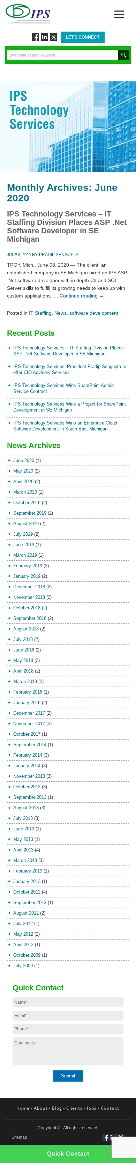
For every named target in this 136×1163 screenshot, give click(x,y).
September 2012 (29, 902)
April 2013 (23, 850)
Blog (57, 1108)
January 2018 (26, 702)
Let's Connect (82, 37)
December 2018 (29, 586)
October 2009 (26, 955)
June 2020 (23, 460)
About (41, 1108)
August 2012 (26, 913)
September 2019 (29, 513)
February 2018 (27, 692)
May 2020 (23, 471)
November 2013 (29, 776)
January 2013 (26, 881)
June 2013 (23, 828)
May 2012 (23, 934)
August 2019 (26, 523)
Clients (74, 1108)
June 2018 (23, 650)
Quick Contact (68, 1154)
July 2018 (23, 639)
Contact (110, 1108)
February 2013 (27, 871)
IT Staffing (40, 313)
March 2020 (25, 492)
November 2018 (29, 597)
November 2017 (29, 723)
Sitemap (19, 1137)
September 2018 (29, 618)
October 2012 (26, 892)
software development (93, 313)
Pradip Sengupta (58, 254)
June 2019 (23, 544)
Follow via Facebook (35, 37)
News (60, 313)
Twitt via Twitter (53, 37)
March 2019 (25, 555)
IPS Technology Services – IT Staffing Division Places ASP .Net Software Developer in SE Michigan (67, 226)
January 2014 (26, 765)
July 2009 (23, 965)
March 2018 (25, 681)
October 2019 (26, 502)
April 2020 (23, 481)
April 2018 (23, 671)
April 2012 (23, 944)
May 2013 (23, 839)
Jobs (92, 1108)
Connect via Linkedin (44, 37)
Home (23, 1108)
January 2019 (26, 576)
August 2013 (26, 807)
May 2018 (23, 660)
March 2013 (25, 860)
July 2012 (23, 923)
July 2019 (23, 534)
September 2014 (29, 744)
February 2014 (27, 755)
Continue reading (82, 296)
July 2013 (23, 818)
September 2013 (29, 797)
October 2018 (26, 607)
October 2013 (26, 786)
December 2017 (29, 713)
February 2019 (27, 565)
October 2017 (26, 734)
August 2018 (26, 628)
